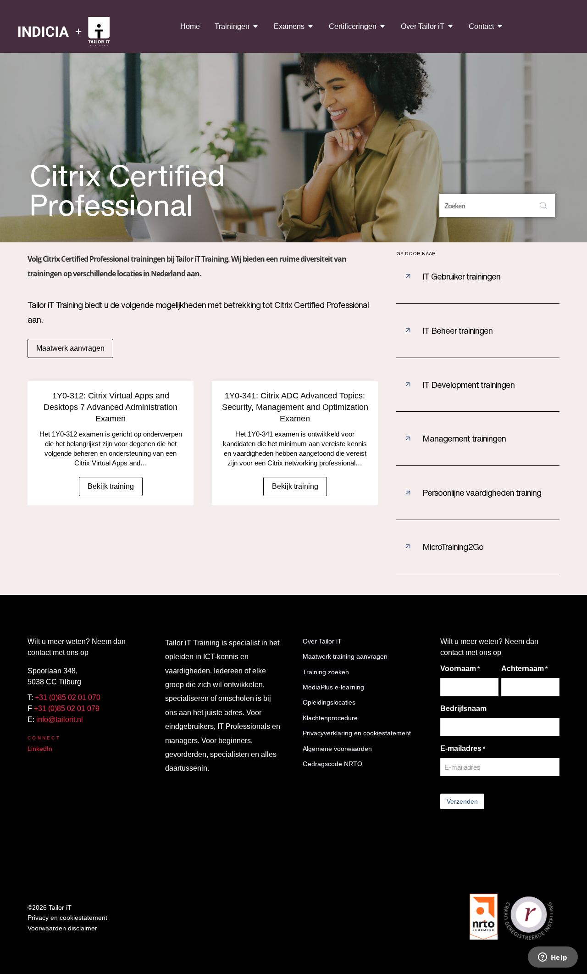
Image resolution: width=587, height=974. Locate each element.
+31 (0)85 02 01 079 (67, 708)
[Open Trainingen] (255, 26)
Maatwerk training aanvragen (345, 656)
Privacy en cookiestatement (67, 917)
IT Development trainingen (468, 385)
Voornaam (460, 668)
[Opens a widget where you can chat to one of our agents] (552, 957)
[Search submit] (543, 205)
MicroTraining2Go (452, 547)
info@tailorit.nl (59, 719)
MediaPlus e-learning (333, 687)
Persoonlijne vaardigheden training (481, 492)
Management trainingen (464, 438)
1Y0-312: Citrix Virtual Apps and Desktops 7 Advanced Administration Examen (110, 407)
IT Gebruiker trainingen (461, 276)
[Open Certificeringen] (382, 26)
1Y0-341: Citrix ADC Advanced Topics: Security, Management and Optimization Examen (295, 407)
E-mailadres (462, 748)
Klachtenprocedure (330, 718)
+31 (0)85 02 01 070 (67, 697)
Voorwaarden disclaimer (62, 928)
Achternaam (524, 668)
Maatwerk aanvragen (70, 348)
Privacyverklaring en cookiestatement (357, 733)
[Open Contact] (500, 26)
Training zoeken (326, 672)
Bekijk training (111, 486)
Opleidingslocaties (329, 702)
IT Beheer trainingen (457, 330)
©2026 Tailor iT (50, 907)
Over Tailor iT (322, 641)
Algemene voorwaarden (337, 748)
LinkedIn (40, 748)
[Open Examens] (310, 26)
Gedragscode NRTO (332, 763)
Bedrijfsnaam (463, 708)
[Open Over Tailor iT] (450, 26)
